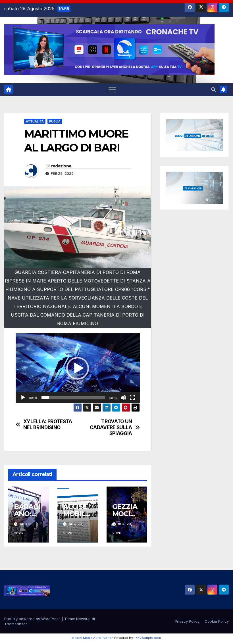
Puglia (55, 121)
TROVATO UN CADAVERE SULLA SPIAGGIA (111, 427)
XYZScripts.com (148, 638)
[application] (78, 368)
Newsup (83, 618)
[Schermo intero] (132, 397)
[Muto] (123, 397)
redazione (61, 166)
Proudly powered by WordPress (33, 618)
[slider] (73, 397)
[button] (213, 89)
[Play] (23, 397)
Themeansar (15, 624)
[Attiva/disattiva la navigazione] (112, 89)
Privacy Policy (187, 621)
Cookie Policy (217, 621)
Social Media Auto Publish (92, 638)
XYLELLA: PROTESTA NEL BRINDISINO (47, 424)
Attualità (35, 121)
